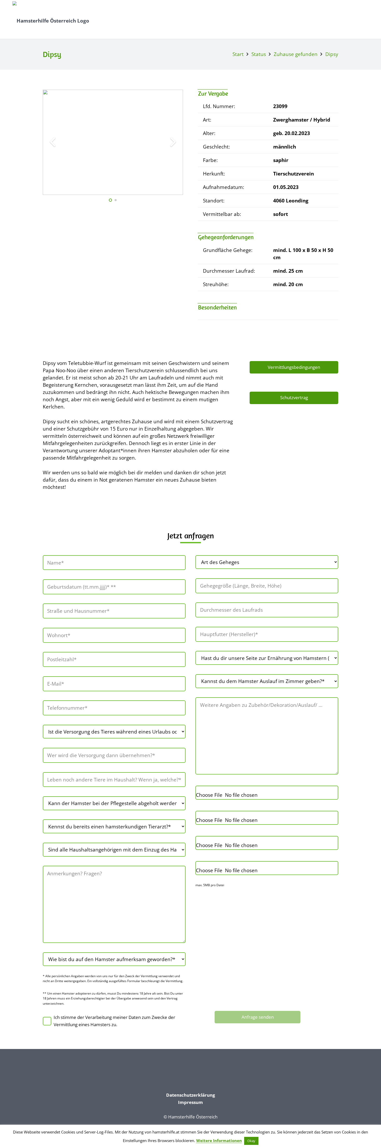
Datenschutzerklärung (190, 1095)
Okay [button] (251, 1140)
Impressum (190, 1102)
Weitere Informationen (219, 1140)
